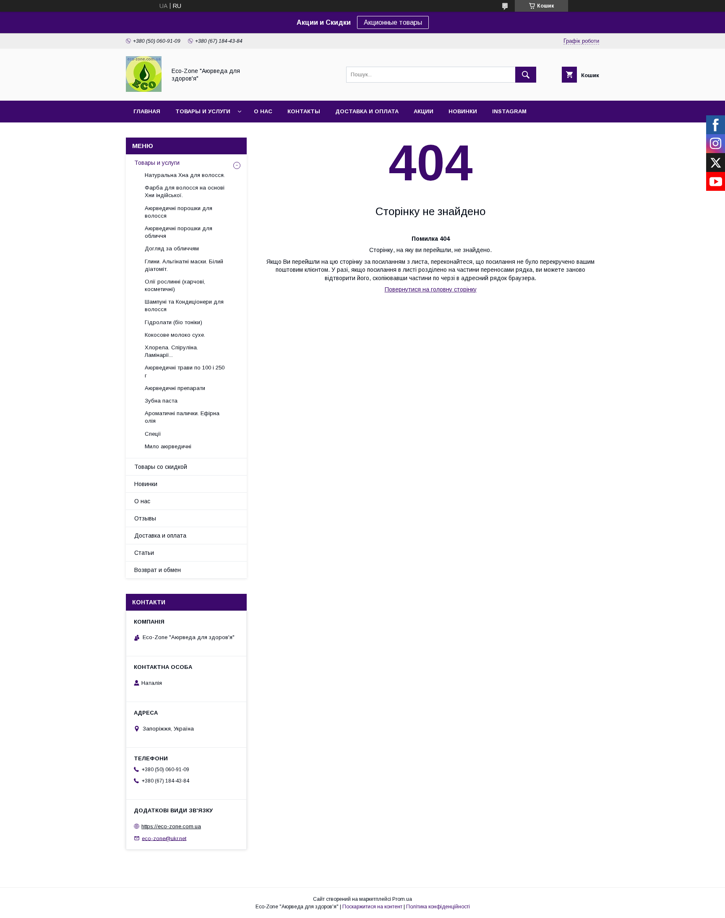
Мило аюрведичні (168, 446)
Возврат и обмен (157, 570)
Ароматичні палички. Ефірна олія (182, 417)
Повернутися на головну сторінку (431, 289)
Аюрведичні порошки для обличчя (178, 232)
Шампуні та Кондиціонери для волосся (184, 305)
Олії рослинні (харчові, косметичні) (175, 285)
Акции (423, 111)
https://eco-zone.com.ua (171, 826)
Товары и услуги (202, 111)
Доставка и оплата (367, 111)
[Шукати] (525, 75)
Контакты (303, 111)
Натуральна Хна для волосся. (185, 175)
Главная (146, 111)
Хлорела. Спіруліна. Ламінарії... (171, 351)
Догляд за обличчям (172, 248)
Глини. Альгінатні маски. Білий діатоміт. (184, 265)
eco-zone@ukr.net (164, 838)
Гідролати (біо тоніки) (173, 322)
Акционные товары (393, 22)
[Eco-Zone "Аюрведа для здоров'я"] (144, 89)
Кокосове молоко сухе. (175, 335)
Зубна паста (161, 401)
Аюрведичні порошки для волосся (178, 212)
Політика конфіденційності (438, 907)
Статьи (144, 552)
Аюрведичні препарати (175, 388)
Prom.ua (402, 899)
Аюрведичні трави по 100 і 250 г (184, 371)
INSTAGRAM (509, 111)
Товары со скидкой (160, 466)
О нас (263, 111)
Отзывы (145, 518)
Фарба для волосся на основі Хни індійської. (184, 191)
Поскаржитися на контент (372, 907)
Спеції (153, 434)
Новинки (463, 111)
